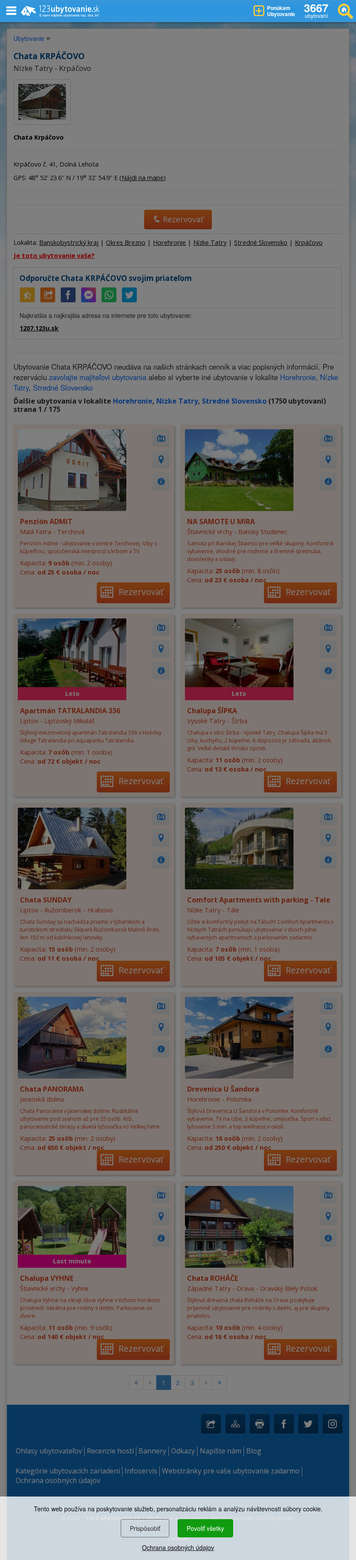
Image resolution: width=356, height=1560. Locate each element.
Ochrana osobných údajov (178, 1547)
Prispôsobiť (145, 1528)
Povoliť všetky (205, 1528)
